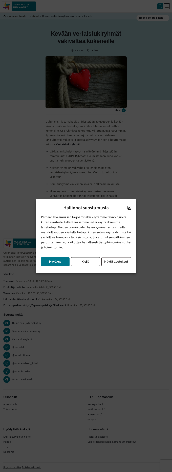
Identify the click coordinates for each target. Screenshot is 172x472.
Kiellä (85, 261)
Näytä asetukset (116, 261)
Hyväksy (55, 261)
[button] (129, 207)
